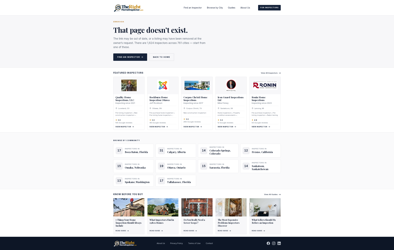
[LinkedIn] (279, 243)
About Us (245, 7)
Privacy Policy (176, 243)
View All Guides (271, 194)
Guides (231, 7)
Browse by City (215, 7)
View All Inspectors (269, 73)
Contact (209, 243)
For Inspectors (269, 7)
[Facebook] (268, 243)
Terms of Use (194, 243)
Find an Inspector (193, 7)
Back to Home (161, 57)
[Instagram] (273, 243)
